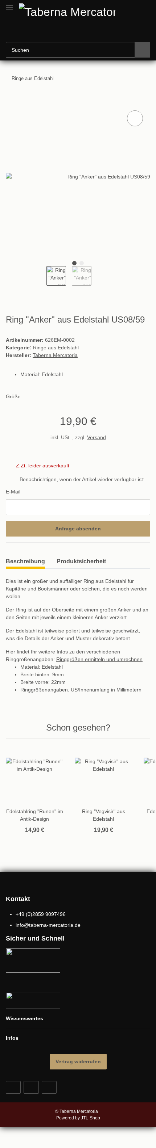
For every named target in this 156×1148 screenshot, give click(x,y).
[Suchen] (142, 50)
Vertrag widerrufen (78, 1061)
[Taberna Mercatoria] (72, 11)
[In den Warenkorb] (11, 101)
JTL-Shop (90, 1117)
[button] (64, 31)
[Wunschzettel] (75, 31)
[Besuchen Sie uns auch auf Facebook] (13, 1087)
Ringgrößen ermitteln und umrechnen (99, 659)
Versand (96, 437)
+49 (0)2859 (41, 914)
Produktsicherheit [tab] (81, 561)
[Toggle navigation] (9, 4)
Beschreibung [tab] (25, 561)
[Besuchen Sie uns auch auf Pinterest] (31, 1087)
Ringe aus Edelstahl (56, 347)
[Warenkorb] (86, 31)
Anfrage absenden (78, 528)
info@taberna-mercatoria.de (48, 925)
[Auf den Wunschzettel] (135, 118)
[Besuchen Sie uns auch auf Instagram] (49, 1087)
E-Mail (13, 492)
